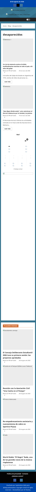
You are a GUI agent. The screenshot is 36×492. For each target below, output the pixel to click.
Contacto (25, 474)
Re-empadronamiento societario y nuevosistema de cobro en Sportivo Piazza (18, 424)
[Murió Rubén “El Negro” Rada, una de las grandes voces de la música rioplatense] (18, 444)
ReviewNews (17, 490)
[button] (32, 19)
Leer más (8, 81)
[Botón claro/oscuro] (28, 20)
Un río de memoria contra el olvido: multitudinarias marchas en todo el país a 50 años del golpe (17, 66)
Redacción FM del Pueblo (9, 71)
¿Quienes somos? (17, 476)
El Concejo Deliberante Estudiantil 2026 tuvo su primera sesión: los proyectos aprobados (18, 355)
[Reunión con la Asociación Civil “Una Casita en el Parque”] (18, 375)
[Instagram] (21, 5)
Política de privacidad (14, 474)
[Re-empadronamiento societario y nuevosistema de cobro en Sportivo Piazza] (18, 408)
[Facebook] (14, 5)
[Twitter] (18, 5)
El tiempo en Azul (18, 169)
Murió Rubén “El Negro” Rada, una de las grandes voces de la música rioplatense (18, 460)
